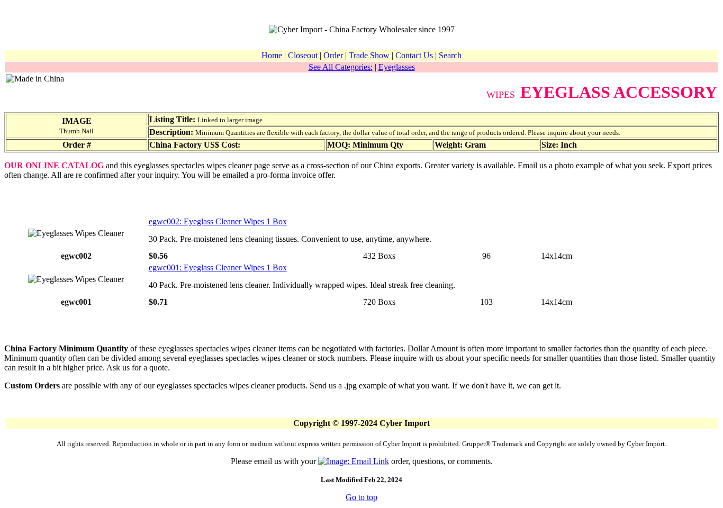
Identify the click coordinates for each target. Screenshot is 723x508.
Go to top (361, 497)
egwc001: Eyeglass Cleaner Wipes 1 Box (218, 267)
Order (333, 55)
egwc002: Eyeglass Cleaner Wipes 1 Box (218, 221)
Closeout (303, 55)
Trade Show (369, 55)
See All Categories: (341, 66)
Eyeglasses (396, 66)
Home (271, 55)
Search (450, 55)
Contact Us (414, 55)
